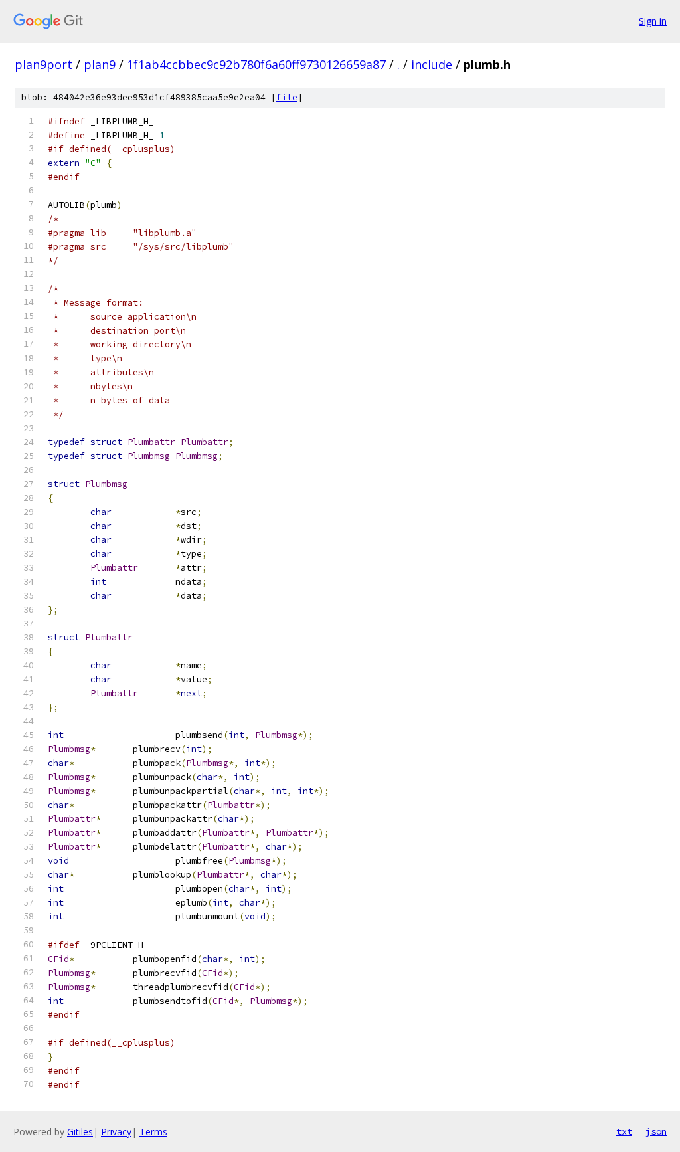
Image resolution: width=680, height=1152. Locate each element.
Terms (153, 1131)
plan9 (100, 64)
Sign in (653, 21)
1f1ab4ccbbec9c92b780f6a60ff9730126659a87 (256, 64)
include (431, 64)
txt (624, 1131)
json (656, 1131)
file (287, 97)
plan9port (43, 64)
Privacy (116, 1131)
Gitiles (80, 1131)
